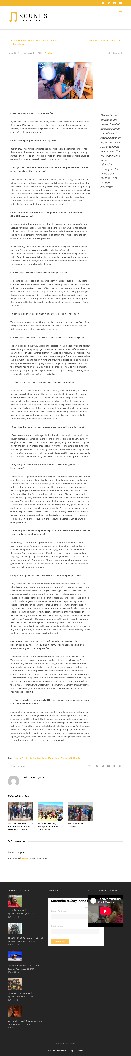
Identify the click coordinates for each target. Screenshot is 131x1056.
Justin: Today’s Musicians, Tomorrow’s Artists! (25, 965)
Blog (71, 1050)
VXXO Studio (75, 758)
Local (44, 758)
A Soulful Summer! (17, 910)
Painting (64, 758)
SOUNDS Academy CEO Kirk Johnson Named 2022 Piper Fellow (20, 827)
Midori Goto (53, 758)
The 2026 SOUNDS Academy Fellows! (25, 938)
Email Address (60, 911)
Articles (48, 53)
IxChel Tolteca (34, 758)
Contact (80, 1050)
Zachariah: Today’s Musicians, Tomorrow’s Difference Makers (25, 1021)
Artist (24, 758)
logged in (24, 858)
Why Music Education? (57, 1050)
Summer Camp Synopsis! (20, 993)
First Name (58, 926)
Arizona (17, 758)
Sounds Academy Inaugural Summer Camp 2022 (48, 827)
